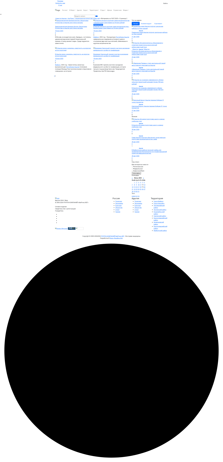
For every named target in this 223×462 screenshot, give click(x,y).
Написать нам (60, 3)
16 (136, 187)
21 (132, 189)
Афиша (109, 10)
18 (140, 187)
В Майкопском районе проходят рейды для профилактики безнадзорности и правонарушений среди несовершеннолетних (149, 151)
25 (140, 189)
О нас (60, 5)
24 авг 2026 (135, 57)
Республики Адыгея (122, 37)
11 (140, 185)
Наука (85, 10)
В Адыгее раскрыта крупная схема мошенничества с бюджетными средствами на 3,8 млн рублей (111, 27)
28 (132, 191)
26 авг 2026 (135, 94)
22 (135, 189)
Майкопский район (160, 231)
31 (138, 191)
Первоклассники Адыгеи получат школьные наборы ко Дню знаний (149, 33)
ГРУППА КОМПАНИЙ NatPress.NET (112, 236)
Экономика (119, 203)
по (138, 196)
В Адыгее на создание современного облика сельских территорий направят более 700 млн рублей (147, 89)
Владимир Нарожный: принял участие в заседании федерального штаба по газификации (110, 55)
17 (138, 187)
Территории (94, 10)
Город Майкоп (158, 201)
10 (138, 185)
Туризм (117, 212)
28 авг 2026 (135, 129)
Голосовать (136, 173)
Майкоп (96, 37)
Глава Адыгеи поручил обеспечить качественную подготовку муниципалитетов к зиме (149, 138)
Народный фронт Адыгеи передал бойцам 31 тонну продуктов (149, 107)
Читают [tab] (135, 24)
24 (138, 189)
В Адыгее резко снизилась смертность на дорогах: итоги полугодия (72, 55)
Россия (64, 10)
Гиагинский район (160, 216)
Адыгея (79, 10)
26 (142, 189)
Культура (118, 205)
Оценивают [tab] (158, 24)
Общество (118, 208)
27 (144, 189)
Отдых (102, 10)
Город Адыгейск (159, 203)
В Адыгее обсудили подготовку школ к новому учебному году (147, 126)
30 (136, 191)
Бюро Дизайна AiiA (116, 238)
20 (144, 187)
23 (136, 189)
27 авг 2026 (135, 110)
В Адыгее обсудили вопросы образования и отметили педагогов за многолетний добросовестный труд (147, 52)
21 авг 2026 (135, 37)
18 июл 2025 (59, 31)
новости (134, 196)
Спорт (117, 210)
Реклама (60, 1)
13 (144, 185)
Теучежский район (160, 210)
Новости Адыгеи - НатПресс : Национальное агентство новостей (77, 18)
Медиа (125, 10)
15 (135, 187)
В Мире (71, 10)
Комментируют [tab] (146, 24)
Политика (118, 201)
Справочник (117, 10)
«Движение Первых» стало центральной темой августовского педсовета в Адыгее (148, 70)
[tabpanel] (150, 70)
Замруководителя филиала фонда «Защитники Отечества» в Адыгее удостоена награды (71, 27)
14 (132, 187)
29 (135, 191)
